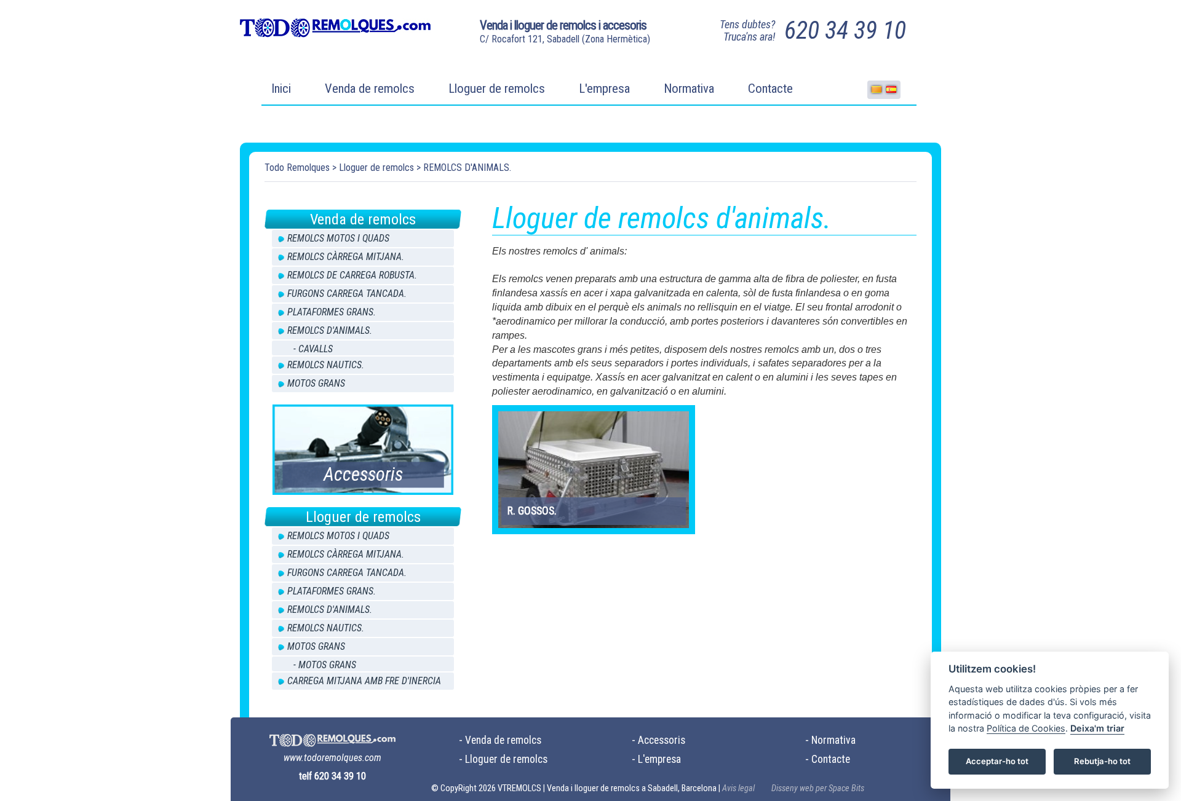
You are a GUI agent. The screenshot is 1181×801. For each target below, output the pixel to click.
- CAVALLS (313, 349)
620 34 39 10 (845, 30)
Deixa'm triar (1097, 729)
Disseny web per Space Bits (817, 788)
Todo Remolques (297, 167)
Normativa (689, 88)
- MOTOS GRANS (324, 665)
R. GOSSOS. (532, 511)
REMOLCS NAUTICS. (325, 365)
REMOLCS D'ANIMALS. (467, 167)
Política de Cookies (1026, 729)
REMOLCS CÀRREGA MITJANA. (345, 256)
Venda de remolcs (370, 88)
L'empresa (604, 88)
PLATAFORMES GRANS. (331, 312)
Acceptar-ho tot (997, 762)
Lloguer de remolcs (496, 88)
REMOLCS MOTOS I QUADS (338, 238)
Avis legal (738, 788)
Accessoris (661, 740)
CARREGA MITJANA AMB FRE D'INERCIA (364, 681)
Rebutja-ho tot (1102, 762)
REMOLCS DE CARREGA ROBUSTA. (352, 275)
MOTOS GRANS (316, 383)
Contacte (770, 88)
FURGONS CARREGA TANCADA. (347, 293)
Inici (281, 88)
